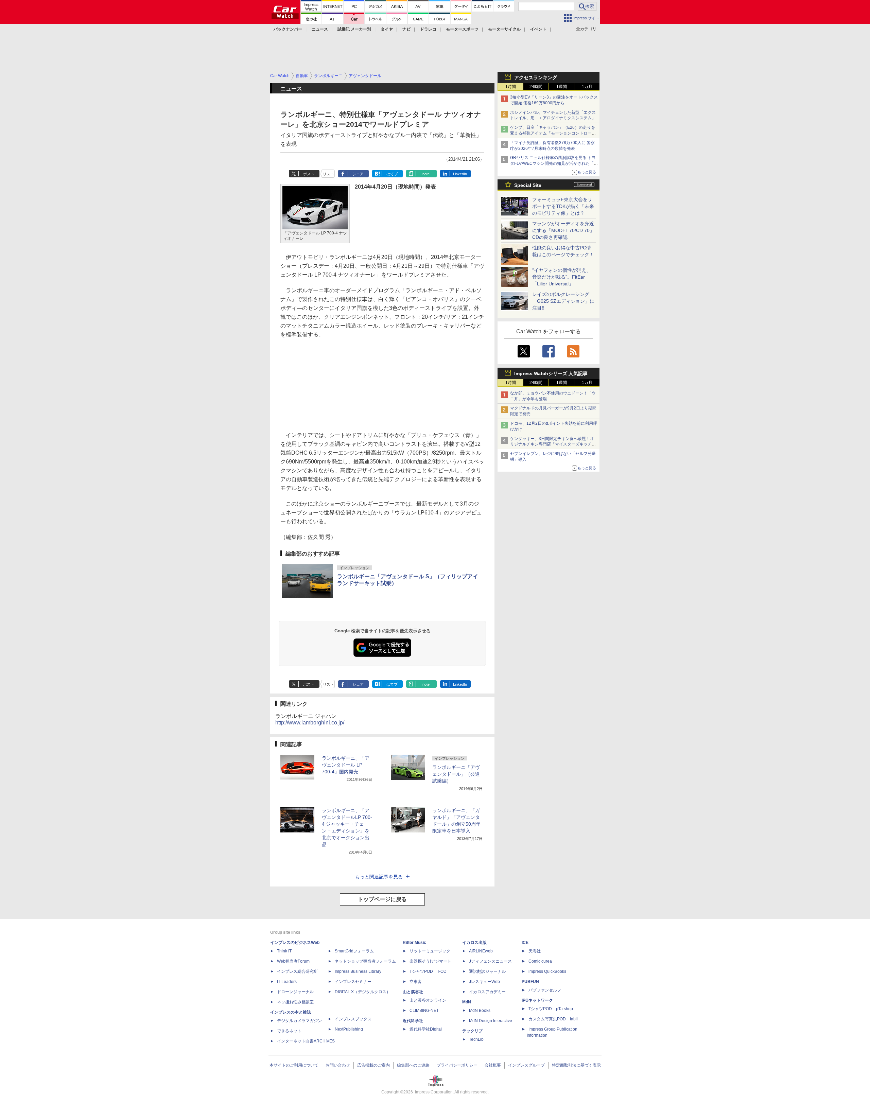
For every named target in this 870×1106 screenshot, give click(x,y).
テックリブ (472, 1031)
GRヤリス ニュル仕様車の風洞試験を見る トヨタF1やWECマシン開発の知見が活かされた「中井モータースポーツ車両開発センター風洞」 (554, 163)
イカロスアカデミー (487, 991)
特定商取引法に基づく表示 (576, 1065)
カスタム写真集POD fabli (553, 1019)
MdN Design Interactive (490, 1020)
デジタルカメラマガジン (299, 1020)
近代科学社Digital (426, 1029)
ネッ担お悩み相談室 (295, 1002)
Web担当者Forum (293, 961)
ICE (525, 942)
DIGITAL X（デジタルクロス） (362, 991)
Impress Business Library (358, 971)
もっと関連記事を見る (379, 876)
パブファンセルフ (544, 990)
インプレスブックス (353, 1019)
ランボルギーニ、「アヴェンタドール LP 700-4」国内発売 (345, 764)
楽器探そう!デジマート (430, 961)
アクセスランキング (535, 77)
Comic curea (540, 961)
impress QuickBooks (547, 971)
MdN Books (479, 1010)
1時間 (510, 86)
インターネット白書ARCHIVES (306, 1041)
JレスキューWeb (484, 981)
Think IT (284, 951)
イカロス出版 (474, 942)
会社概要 (493, 1065)
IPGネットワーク (537, 1000)
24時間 (535, 86)
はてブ (392, 174)
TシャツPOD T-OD (428, 971)
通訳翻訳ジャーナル (487, 971)
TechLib (476, 1039)
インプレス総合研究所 (297, 971)
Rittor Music (414, 942)
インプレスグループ (526, 1065)
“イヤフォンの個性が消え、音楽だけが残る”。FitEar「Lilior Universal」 (561, 276)
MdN (466, 1002)
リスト (328, 174)
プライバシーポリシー (457, 1065)
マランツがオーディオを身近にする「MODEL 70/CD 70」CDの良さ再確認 (563, 230)
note (426, 174)
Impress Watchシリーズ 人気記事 (551, 373)
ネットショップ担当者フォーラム (365, 961)
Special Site (527, 185)
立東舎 (416, 981)
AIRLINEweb (481, 951)
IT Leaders (287, 981)
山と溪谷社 (413, 991)
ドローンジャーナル (295, 991)
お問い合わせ (338, 1065)
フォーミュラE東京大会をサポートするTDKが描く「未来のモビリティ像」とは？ (563, 206)
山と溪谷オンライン (428, 1000)
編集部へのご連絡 (413, 1065)
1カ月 (587, 86)
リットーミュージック (430, 951)
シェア (358, 174)
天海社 (534, 951)
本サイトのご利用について (293, 1065)
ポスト (308, 174)
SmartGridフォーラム (354, 951)
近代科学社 (413, 1020)
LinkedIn (460, 174)
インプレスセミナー (353, 981)
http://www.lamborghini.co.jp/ (309, 722)
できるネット (289, 1031)
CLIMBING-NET (424, 1010)
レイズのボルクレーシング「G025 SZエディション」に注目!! (563, 301)
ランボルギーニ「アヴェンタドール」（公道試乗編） (456, 774)
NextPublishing (349, 1029)
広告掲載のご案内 (373, 1065)
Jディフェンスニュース (490, 961)
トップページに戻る (382, 899)
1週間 (561, 86)
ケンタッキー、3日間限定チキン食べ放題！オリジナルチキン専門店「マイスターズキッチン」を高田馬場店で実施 (552, 444)
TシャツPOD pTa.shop (550, 1008)
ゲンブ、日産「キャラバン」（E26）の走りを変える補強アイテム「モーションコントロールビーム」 (553, 133)
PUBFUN (530, 981)
